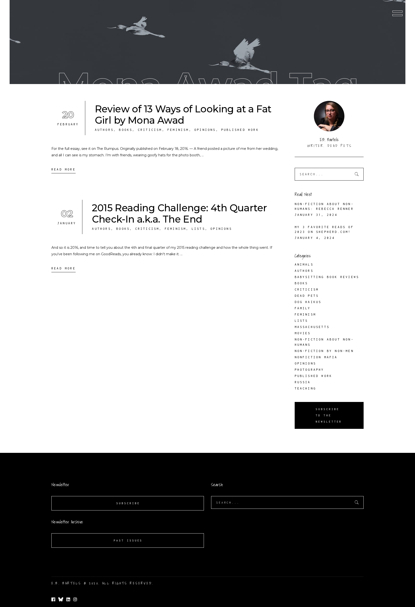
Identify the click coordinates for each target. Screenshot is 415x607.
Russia (303, 382)
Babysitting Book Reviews (327, 277)
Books (125, 130)
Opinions (205, 130)
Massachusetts (312, 327)
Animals (304, 264)
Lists (198, 229)
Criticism (150, 130)
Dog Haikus (308, 302)
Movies (303, 333)
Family (303, 308)
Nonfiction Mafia (316, 357)
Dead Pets (307, 295)
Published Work (240, 130)
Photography (309, 369)
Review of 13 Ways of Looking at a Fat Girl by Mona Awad (183, 114)
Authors (104, 130)
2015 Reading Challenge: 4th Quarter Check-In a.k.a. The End (179, 213)
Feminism (178, 130)
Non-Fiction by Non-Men (324, 351)
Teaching (305, 388)
